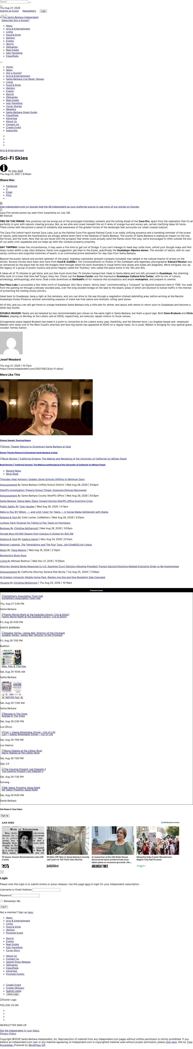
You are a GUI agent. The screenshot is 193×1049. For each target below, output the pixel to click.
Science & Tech (9, 517)
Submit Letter (14, 990)
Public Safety (8, 506)
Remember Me (11, 901)
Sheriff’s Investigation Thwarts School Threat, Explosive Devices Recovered (43, 490)
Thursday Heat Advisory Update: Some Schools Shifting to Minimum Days (42, 479)
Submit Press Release (18, 961)
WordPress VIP (36, 1045)
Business (5, 528)
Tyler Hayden (27, 506)
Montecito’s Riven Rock (13, 555)
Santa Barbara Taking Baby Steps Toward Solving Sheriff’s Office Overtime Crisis (46, 501)
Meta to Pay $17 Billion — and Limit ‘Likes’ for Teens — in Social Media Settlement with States (54, 511)
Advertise (11, 118)
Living (9, 31)
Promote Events (15, 973)
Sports (10, 43)
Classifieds (12, 55)
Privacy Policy (8, 1033)
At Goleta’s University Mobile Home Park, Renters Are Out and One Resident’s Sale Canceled (52, 577)
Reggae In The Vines (13, 715)
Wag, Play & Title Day (14, 666)
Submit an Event (9, 10)
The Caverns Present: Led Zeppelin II (22, 771)
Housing (5, 582)
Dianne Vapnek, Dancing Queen (15, 440)
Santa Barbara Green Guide (21, 112)
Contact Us (12, 124)
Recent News (13, 470)
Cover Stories (14, 106)
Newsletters (29, 10)
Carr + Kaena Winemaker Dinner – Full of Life (27, 734)
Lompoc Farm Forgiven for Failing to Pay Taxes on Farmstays (35, 522)
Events (10, 40)
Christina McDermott (26, 528)
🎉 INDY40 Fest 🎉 (12, 697)
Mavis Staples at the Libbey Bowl (21, 752)
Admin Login (12, 994)
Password (5, 895)
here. (30, 912)
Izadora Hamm (30, 539)
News (9, 25)
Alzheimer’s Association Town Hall (21, 598)
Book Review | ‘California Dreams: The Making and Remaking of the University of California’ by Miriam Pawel (52, 465)
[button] (23, 847)
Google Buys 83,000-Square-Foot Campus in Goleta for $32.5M (36, 533)
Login (43, 11)
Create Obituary (15, 987)
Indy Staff (17, 170)
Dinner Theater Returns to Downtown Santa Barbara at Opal (29, 452)
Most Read (12, 473)
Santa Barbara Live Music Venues (25, 78)
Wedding (11, 109)
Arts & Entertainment (18, 28)
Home (9, 66)
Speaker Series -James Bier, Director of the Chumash (32, 635)
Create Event (13, 127)
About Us (11, 121)
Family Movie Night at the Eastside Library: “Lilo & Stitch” (34, 616)
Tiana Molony (18, 550)
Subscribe (8, 20)
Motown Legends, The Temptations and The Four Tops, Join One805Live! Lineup (46, 544)
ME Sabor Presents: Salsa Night (20, 789)
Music (3, 550)
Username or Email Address (16, 889)
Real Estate (12, 49)
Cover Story (13, 950)
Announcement (9, 484)
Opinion (10, 37)
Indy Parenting (14, 52)
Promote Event (14, 932)
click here (171, 1042)
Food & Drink (13, 34)
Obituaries (12, 46)
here (87, 884)
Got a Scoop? (21, 20)
